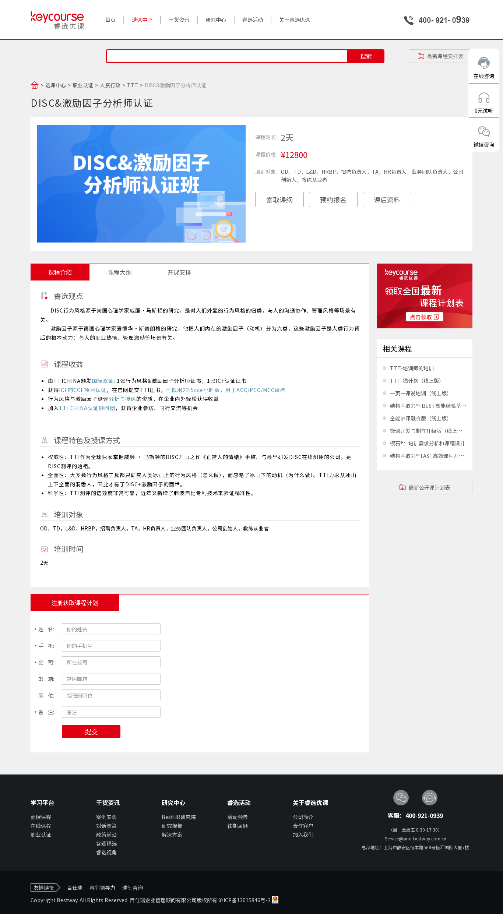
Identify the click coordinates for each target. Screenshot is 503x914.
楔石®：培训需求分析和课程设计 (427, 443)
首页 (110, 19)
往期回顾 (237, 825)
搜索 (366, 56)
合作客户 (303, 825)
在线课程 (41, 825)
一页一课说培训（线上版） (421, 393)
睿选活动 (252, 19)
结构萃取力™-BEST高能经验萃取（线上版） (441, 405)
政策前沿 (106, 834)
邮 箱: (46, 678)
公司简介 (303, 817)
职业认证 (83, 85)
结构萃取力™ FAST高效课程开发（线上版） (440, 455)
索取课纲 (279, 199)
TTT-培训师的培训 (412, 368)
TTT (132, 85)
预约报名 (333, 199)
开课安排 (179, 272)
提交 (91, 731)
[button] (440, 56)
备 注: (46, 712)
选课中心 (142, 19)
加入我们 (303, 834)
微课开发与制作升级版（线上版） (428, 430)
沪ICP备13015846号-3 (245, 900)
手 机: (46, 645)
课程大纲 (119, 272)
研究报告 (172, 825)
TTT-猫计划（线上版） (417, 380)
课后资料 (387, 199)
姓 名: (46, 629)
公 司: (46, 662)
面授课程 (41, 817)
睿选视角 (106, 852)
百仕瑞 (74, 887)
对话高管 (106, 825)
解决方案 (172, 834)
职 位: (46, 695)
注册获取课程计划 (74, 602)
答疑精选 (106, 843)
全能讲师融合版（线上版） (421, 418)
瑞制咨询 (132, 887)
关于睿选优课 (294, 19)
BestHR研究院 (179, 817)
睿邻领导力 (102, 887)
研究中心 (215, 19)
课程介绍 (60, 272)
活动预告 (237, 817)
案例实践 (106, 817)
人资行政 (110, 85)
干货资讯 (179, 19)
